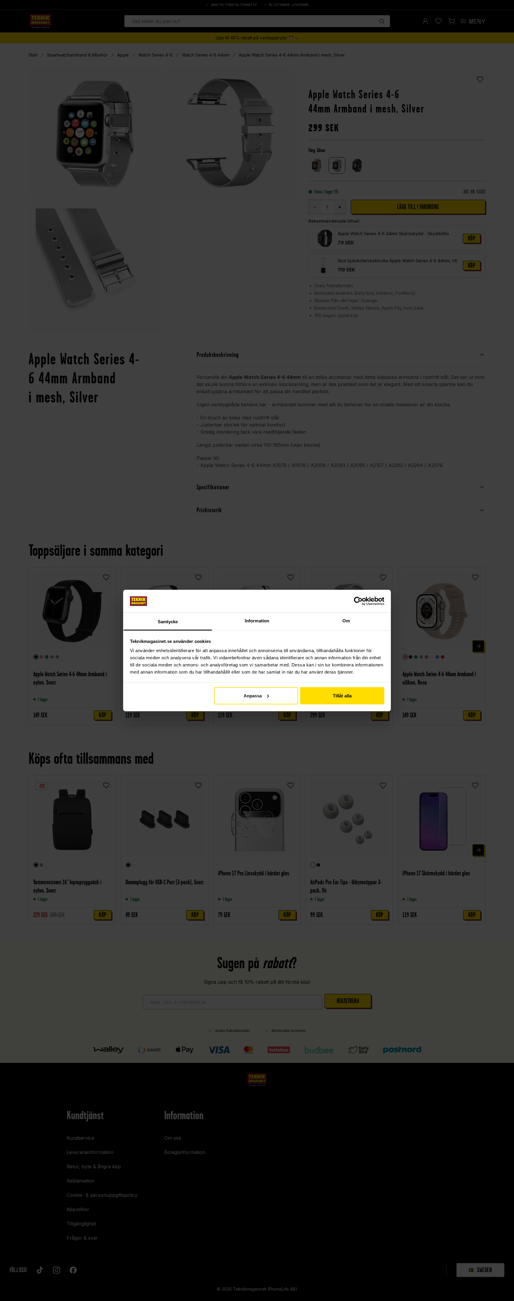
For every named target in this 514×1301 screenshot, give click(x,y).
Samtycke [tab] (168, 621)
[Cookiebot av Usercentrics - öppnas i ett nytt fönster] (358, 600)
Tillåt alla (342, 695)
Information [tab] (257, 620)
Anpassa (253, 695)
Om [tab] (346, 620)
